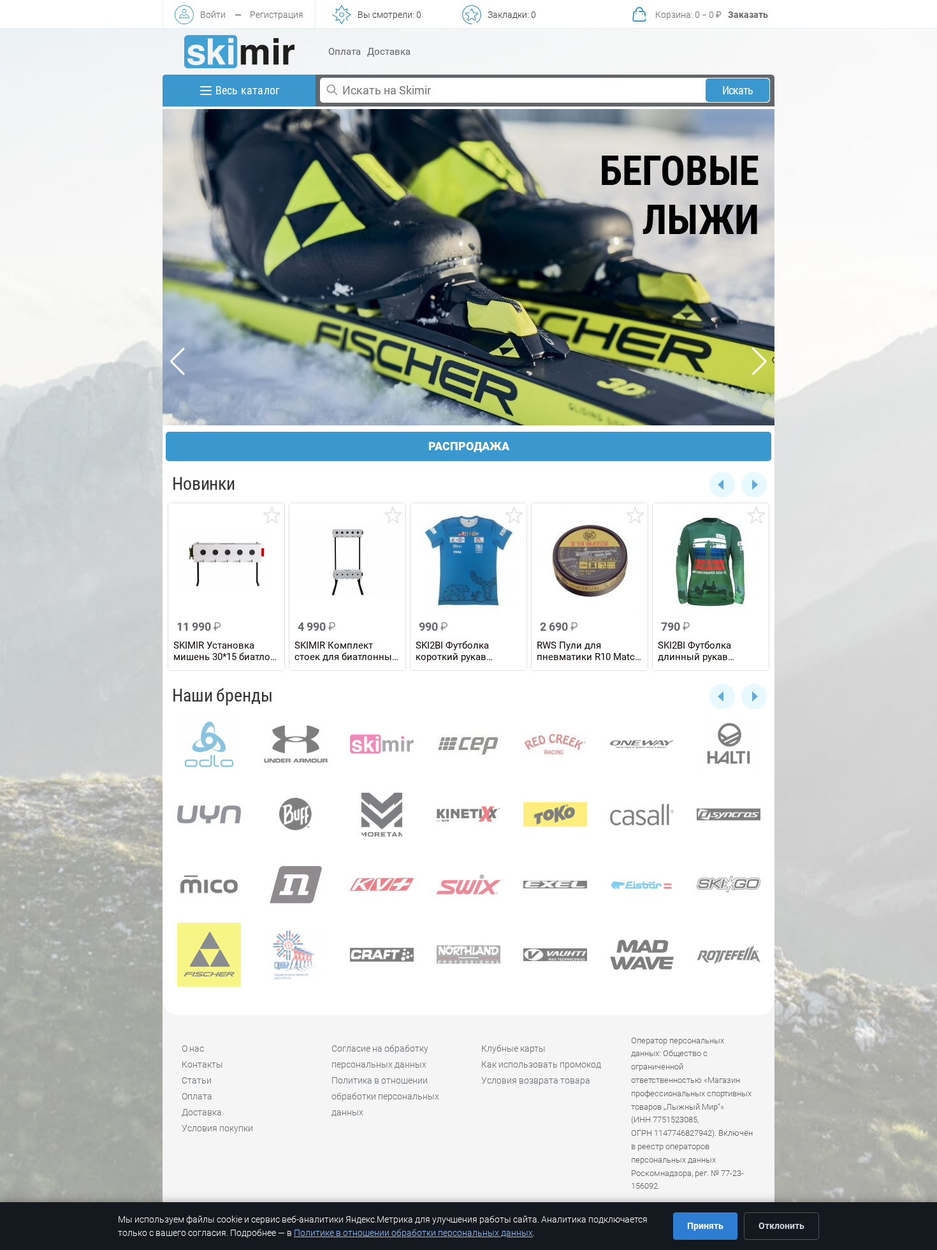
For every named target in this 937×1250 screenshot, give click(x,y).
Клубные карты (513, 1048)
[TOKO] (555, 814)
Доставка (388, 51)
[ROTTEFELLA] (728, 955)
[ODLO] (209, 744)
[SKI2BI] (296, 955)
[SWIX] (468, 884)
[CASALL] (642, 814)
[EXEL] (555, 884)
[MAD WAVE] (642, 955)
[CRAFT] (382, 955)
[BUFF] (296, 814)
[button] (722, 696)
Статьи (197, 1080)
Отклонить (781, 1226)
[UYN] (209, 814)
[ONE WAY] (642, 744)
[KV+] (382, 884)
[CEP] (468, 744)
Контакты (202, 1064)
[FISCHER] (209, 955)
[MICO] (209, 884)
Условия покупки (217, 1128)
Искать (737, 90)
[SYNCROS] (728, 814)
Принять (705, 1226)
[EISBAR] (642, 884)
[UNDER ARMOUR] (296, 744)
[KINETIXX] (468, 814)
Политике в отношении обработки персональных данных (413, 1233)
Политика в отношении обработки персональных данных (385, 1096)
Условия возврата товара (535, 1080)
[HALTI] (728, 744)
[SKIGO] (728, 884)
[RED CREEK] (555, 744)
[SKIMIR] (382, 744)
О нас (193, 1048)
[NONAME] (296, 884)
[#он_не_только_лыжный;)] (239, 51)
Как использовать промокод (541, 1064)
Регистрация (276, 15)
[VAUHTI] (555, 955)
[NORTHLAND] (468, 955)
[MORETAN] (382, 814)
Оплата (344, 51)
